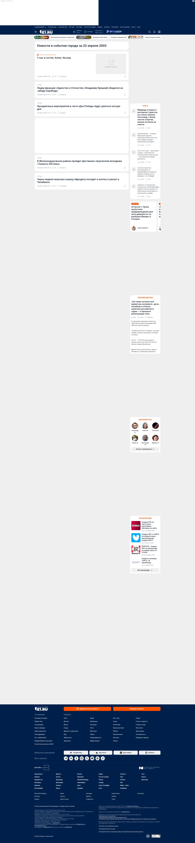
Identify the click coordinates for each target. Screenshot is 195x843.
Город (66, 728)
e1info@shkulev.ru (80, 824)
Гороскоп (114, 27)
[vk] (71, 758)
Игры (133, 27)
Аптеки (106, 27)
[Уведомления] (154, 32)
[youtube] (92, 758)
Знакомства (62, 27)
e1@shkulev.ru (56, 823)
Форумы (79, 27)
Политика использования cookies (108, 826)
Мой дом (93, 731)
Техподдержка (40, 734)
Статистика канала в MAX (44, 744)
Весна (66, 725)
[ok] (76, 758)
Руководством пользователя (107, 816)
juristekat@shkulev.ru (40, 825)
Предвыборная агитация (43, 741)
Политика (116, 725)
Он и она (116, 718)
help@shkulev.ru (47, 827)
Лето (92, 728)
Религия (116, 738)
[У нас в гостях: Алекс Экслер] (111, 64)
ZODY (138, 27)
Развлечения (117, 734)
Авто (65, 718)
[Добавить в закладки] (125, 76)
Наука (92, 734)
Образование (95, 741)
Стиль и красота (142, 721)
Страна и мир (140, 725)
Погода (72, 27)
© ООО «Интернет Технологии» (44, 836)
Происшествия (118, 728)
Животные (68, 738)
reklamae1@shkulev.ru (133, 806)
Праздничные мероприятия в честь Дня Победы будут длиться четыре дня (78, 107)
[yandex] (97, 758)
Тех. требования (40, 738)
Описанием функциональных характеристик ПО (112, 817)
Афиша (99, 27)
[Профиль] (159, 32)
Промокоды (52, 27)
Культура (93, 725)
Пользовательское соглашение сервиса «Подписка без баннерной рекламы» (121, 831)
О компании (39, 725)
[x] (87, 758)
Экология (139, 728)
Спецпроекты (141, 734)
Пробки (89, 32)
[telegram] (66, 758)
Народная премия (142, 738)
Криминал (94, 721)
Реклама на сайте (41, 718)
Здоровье (67, 741)
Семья (115, 741)
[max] (82, 758)
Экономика (140, 731)
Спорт (138, 718)
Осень (115, 721)
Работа (115, 731)
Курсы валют (125, 27)
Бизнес (66, 721)
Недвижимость (40, 27)
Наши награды (40, 728)
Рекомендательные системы (107, 829)
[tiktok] (103, 758)
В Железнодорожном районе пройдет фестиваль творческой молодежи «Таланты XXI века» (79, 162)
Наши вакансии (40, 731)
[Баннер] (41, 37)
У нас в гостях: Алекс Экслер (54, 57)
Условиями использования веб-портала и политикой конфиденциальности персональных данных (127, 819)
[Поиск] (149, 32)
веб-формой (68, 827)
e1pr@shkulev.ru (125, 812)
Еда (65, 734)
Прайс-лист (39, 721)
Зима (92, 718)
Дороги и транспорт (71, 731)
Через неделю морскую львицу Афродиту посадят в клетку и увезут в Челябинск (78, 181)
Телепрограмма (90, 27)
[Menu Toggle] (35, 32)
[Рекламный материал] (114, 31)
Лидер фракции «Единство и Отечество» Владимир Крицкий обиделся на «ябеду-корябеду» (80, 89)
